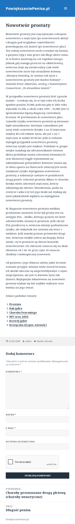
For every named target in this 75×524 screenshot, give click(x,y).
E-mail (11, 428)
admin (28, 341)
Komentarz (14, 371)
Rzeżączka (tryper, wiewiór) (28, 325)
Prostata (15, 304)
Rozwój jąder (18, 320)
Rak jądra (15, 308)
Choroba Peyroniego (23, 312)
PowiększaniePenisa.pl (28, 8)
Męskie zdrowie (44, 341)
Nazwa (11, 414)
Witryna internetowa (20, 441)
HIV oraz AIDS (18, 316)
